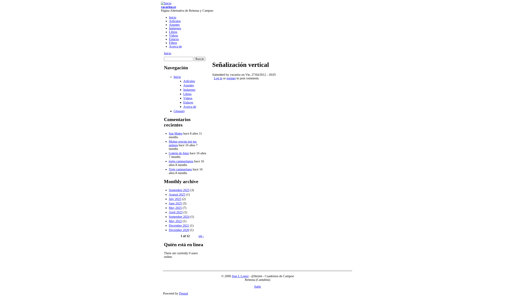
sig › (201, 236)
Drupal (183, 293)
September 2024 (179, 216)
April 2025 (176, 212)
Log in (218, 78)
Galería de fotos (179, 153)
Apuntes (174, 24)
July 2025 (175, 199)
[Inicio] (166, 3)
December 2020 (179, 230)
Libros (173, 32)
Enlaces (174, 39)
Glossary (179, 111)
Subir (257, 286)
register (231, 78)
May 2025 (175, 208)
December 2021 (179, 225)
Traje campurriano (180, 169)
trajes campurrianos (181, 161)
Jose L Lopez (240, 276)
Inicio (172, 17)
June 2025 (175, 203)
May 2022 (175, 221)
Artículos (175, 21)
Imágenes (175, 28)
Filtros (173, 43)
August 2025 (177, 194)
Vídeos (173, 35)
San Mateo (175, 133)
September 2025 (179, 190)
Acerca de (175, 46)
